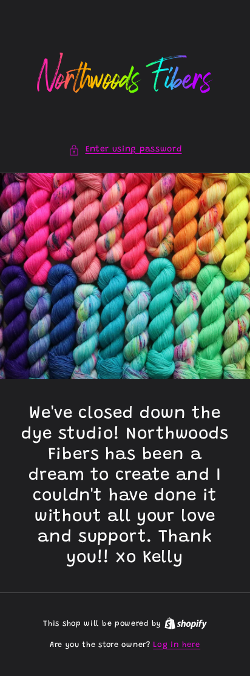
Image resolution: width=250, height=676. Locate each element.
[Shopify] (185, 624)
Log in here (176, 645)
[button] (125, 149)
